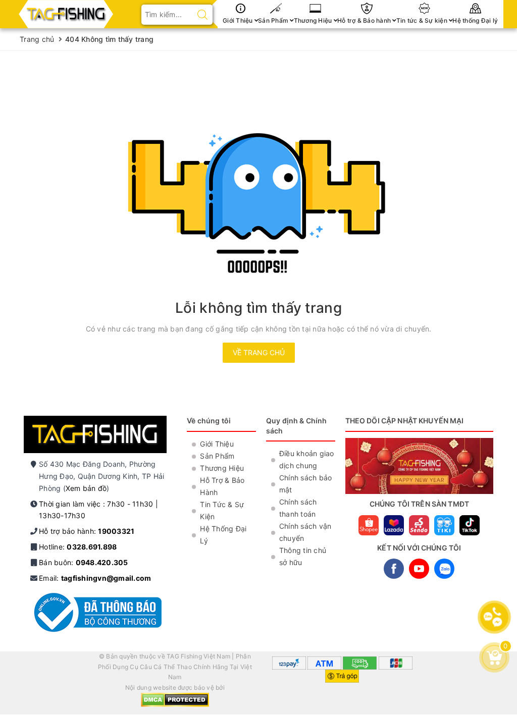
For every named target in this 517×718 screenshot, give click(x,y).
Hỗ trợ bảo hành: (86, 531)
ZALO (444, 569)
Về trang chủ (259, 352)
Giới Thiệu (238, 20)
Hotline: (78, 546)
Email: (95, 578)
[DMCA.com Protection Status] (175, 699)
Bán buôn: (83, 562)
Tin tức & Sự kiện (422, 20)
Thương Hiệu (314, 20)
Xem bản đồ (86, 488)
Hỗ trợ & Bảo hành (365, 20)
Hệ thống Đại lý (475, 20)
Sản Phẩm (274, 20)
